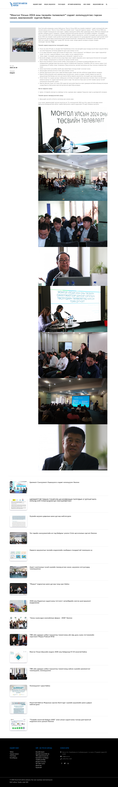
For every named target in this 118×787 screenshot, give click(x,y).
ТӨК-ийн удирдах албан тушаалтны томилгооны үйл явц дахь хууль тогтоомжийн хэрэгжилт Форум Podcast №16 (62, 636)
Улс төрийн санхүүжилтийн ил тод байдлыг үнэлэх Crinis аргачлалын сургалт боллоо (63, 533)
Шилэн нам (39, 765)
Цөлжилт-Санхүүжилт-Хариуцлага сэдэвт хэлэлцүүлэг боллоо (54, 482)
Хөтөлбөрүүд (13, 758)
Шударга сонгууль (41, 762)
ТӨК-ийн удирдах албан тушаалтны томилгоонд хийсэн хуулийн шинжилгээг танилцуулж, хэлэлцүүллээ (60, 670)
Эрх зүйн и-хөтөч (40, 763)
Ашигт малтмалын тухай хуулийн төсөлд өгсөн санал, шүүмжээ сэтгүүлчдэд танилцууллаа (60, 568)
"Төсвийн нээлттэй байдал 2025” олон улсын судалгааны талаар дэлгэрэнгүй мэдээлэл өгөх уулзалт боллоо (60, 720)
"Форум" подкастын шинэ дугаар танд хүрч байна (49, 584)
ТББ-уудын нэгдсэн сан (42, 756)
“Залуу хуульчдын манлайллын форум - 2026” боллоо (51, 618)
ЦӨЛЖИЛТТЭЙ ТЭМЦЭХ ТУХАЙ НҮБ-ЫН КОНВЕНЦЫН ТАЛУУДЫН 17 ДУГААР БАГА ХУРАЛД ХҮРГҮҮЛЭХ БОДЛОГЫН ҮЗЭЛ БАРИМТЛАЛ (63, 500)
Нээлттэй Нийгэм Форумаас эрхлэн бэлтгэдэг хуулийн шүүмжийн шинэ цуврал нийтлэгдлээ (61, 704)
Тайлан (11, 752)
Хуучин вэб (39, 767)
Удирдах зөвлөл (14, 754)
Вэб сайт (13, 782)
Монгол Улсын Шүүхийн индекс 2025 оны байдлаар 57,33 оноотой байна (58, 652)
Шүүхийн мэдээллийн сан (42, 754)
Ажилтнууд (13, 756)
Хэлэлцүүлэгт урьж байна (40, 686)
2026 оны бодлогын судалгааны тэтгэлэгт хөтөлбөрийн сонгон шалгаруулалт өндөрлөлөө (60, 602)
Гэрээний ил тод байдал (42, 758)
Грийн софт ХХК (23, 782)
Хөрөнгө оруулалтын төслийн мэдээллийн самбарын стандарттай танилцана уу (61, 550)
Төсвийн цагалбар (40, 760)
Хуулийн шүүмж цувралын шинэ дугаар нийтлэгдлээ (50, 516)
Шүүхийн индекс (40, 752)
